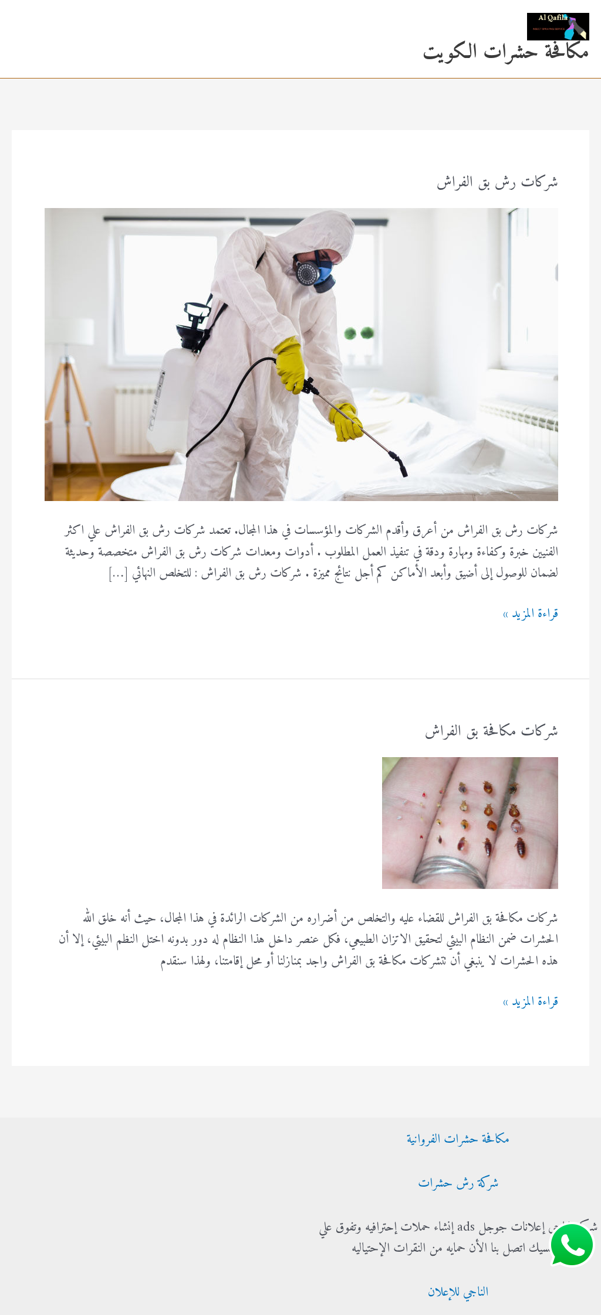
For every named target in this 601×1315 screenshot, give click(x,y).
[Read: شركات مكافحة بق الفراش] (470, 822)
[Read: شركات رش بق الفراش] (301, 354)
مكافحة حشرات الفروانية (458, 1139)
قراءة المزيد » (530, 614)
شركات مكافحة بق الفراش (491, 731)
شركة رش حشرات (458, 1183)
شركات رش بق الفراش (497, 182)
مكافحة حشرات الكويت (506, 52)
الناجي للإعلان (458, 1292)
